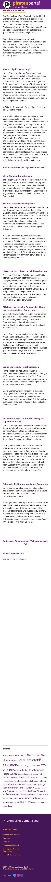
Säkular (33, 794)
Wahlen (7, 806)
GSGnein (31, 778)
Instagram (18, 875)
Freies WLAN (10, 774)
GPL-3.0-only (28, 869)
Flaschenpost (36, 770)
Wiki (7, 107)
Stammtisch (25, 794)
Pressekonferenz (29, 791)
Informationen (39, 778)
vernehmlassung (10, 798)
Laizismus (34, 781)
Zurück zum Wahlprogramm (16, 541)
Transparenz (42, 794)
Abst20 (17, 755)
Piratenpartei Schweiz (11, 834)
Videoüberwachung (29, 798)
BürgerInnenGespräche (24, 766)
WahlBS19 (12, 802)
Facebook (21, 875)
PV (4, 794)
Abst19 (11, 755)
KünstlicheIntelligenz (22, 781)
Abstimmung (33, 755)
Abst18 (5, 755)
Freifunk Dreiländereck (12, 855)
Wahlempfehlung (37, 802)
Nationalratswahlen (16, 784)
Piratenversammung (14, 791)
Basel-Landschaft (28, 760)
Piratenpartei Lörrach (11, 845)
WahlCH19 (24, 802)
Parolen (28, 788)
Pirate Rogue (12, 869)
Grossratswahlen (13, 777)
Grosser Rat (36, 774)
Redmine (6, 838)
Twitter (14, 875)
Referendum (12, 794)
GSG (25, 778)
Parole (22, 788)
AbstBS (23, 755)
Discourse (7, 842)
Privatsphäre (42, 791)
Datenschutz (19, 770)
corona (36, 765)
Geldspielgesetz (23, 774)
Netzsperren (31, 784)
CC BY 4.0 (6, 867)
